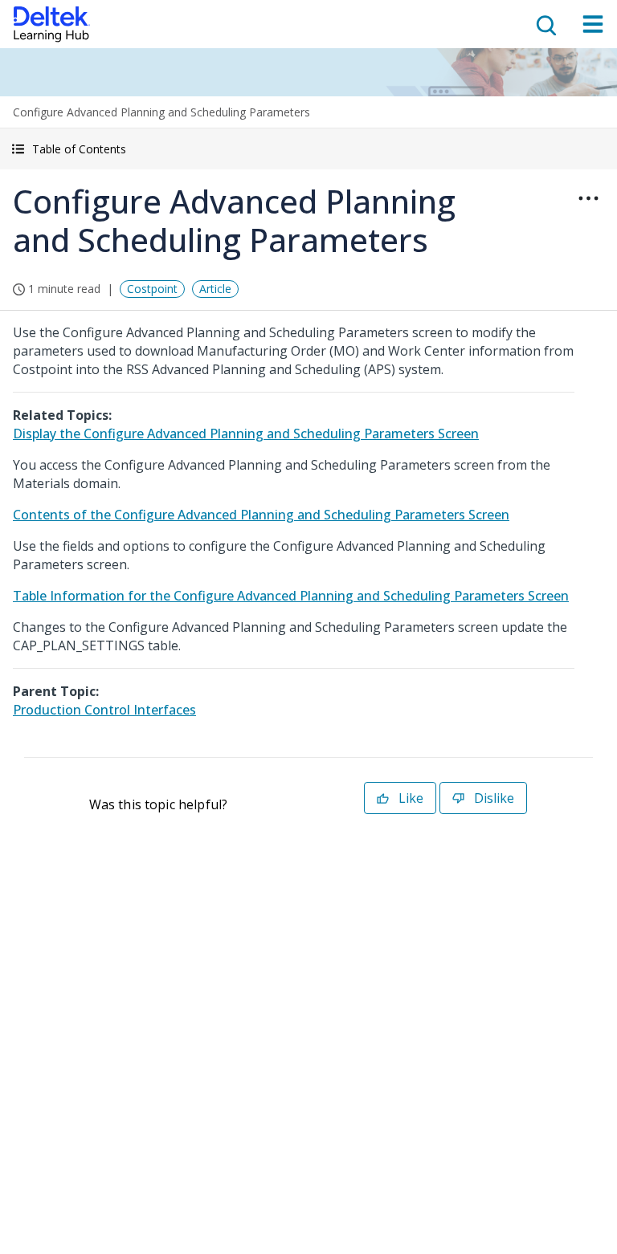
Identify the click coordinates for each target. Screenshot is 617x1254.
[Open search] (545, 24)
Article (215, 288)
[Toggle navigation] (593, 24)
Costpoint (152, 288)
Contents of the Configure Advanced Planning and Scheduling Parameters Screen (261, 514)
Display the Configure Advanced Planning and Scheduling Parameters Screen (246, 433)
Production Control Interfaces (104, 710)
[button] (308, 148)
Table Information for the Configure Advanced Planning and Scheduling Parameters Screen (291, 596)
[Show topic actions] (588, 198)
